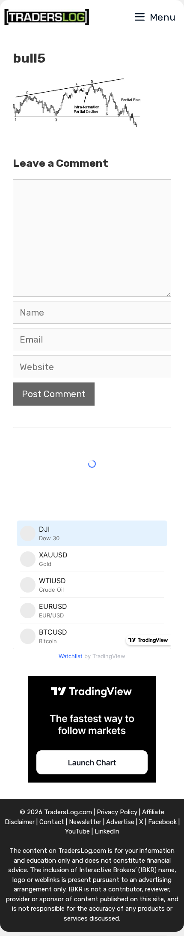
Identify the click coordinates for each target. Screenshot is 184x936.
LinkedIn (107, 831)
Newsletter (85, 822)
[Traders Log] (46, 17)
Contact (51, 822)
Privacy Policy (117, 812)
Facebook (162, 822)
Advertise (120, 822)
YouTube (77, 831)
